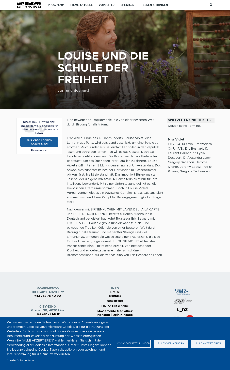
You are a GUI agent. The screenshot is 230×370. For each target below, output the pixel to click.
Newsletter (115, 301)
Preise (115, 292)
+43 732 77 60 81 (47, 314)
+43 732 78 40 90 (47, 295)
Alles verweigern (171, 343)
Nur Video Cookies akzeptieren (39, 142)
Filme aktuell (81, 5)
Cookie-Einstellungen (133, 343)
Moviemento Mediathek (115, 311)
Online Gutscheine (115, 306)
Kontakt (115, 295)
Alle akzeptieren (39, 150)
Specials (127, 5)
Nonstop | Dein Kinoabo (115, 315)
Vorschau (106, 5)
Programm (56, 5)
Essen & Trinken (155, 5)
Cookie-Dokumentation (21, 360)
